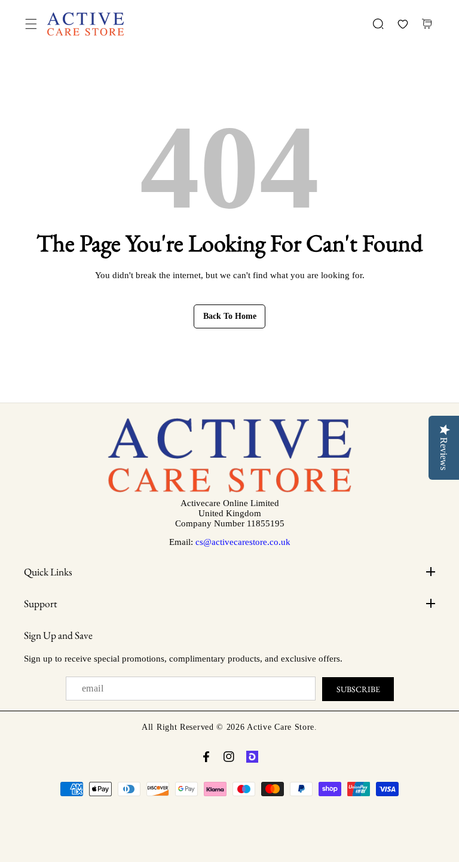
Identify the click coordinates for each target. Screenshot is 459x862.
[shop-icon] (252, 757)
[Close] (102, 794)
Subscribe (358, 689)
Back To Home (229, 316)
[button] (31, 24)
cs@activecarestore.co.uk (242, 542)
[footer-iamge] (229, 490)
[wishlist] (402, 24)
